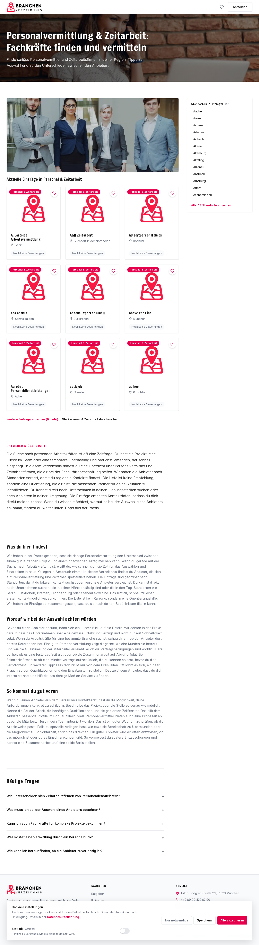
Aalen (197, 118)
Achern (198, 125)
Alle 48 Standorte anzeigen (211, 205)
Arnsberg (199, 181)
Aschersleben (202, 195)
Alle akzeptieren (232, 920)
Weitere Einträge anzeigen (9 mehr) (32, 419)
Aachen (198, 111)
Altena (197, 146)
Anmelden (240, 7)
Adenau (198, 132)
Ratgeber (97, 893)
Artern (197, 188)
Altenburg (199, 153)
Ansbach (199, 174)
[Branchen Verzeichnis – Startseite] (24, 7)
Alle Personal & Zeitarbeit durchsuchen (90, 419)
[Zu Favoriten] (54, 193)
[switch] (125, 931)
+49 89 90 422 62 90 (195, 899)
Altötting (198, 160)
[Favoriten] (221, 7)
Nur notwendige (176, 920)
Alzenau (198, 167)
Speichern (204, 920)
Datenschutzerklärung (63, 917)
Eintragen (97, 900)
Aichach (198, 139)
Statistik (23, 928)
